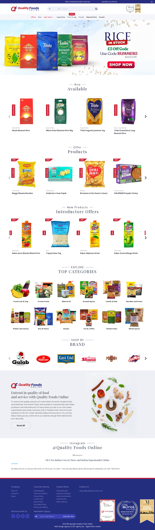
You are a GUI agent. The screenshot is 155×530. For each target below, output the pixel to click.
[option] (77, 48)
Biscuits (82, 191)
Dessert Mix (50, 191)
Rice (47, 251)
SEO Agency (77, 526)
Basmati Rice (16, 128)
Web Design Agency (62, 526)
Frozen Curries (119, 191)
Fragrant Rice (84, 128)
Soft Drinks (15, 251)
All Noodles (16, 191)
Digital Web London (93, 526)
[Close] (152, 1)
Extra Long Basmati (120, 128)
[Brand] (20, 358)
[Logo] (25, 12)
